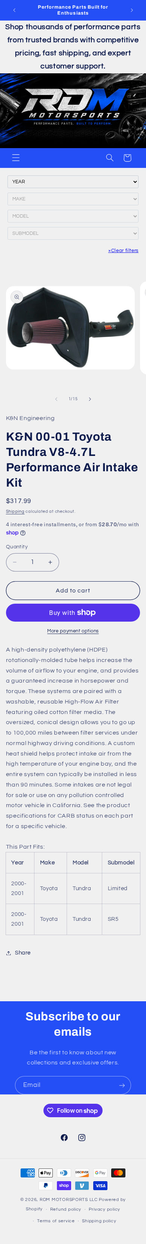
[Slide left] (56, 399)
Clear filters (123, 250)
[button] (15, 157)
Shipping (15, 511)
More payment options (73, 631)
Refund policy (66, 1209)
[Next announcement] (132, 10)
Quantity (17, 546)
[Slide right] (90, 399)
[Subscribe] (122, 1085)
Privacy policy (104, 1209)
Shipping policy (99, 1221)
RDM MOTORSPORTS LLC (69, 1200)
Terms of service (56, 1221)
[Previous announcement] (14, 10)
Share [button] (23, 953)
